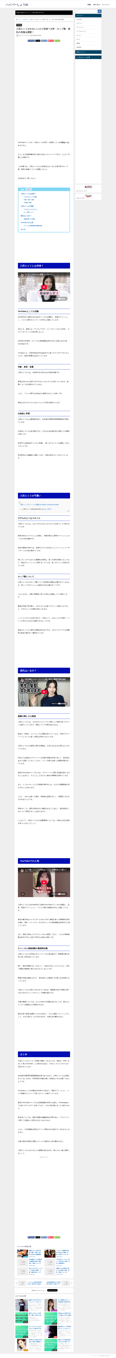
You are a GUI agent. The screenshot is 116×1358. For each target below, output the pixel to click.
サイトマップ (105, 4)
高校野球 (78, 47)
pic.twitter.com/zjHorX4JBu (49, 504)
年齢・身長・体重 (29, 199)
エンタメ (78, 35)
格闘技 (89, 4)
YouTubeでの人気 (27, 222)
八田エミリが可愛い (27, 206)
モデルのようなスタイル (30, 209)
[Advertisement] (44, 56)
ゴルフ (78, 39)
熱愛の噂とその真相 (29, 219)
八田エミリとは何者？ (28, 193)
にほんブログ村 (80, 198)
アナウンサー (80, 27)
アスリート (79, 23)
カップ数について (29, 212)
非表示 (28, 189)
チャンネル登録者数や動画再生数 (33, 225)
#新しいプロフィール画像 (29, 504)
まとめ (23, 229)
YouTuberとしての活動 (30, 196)
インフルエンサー (81, 31)
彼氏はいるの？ (26, 216)
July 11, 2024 (46, 509)
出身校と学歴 (27, 202)
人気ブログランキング (81, 190)
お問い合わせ (96, 4)
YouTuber (19, 25)
